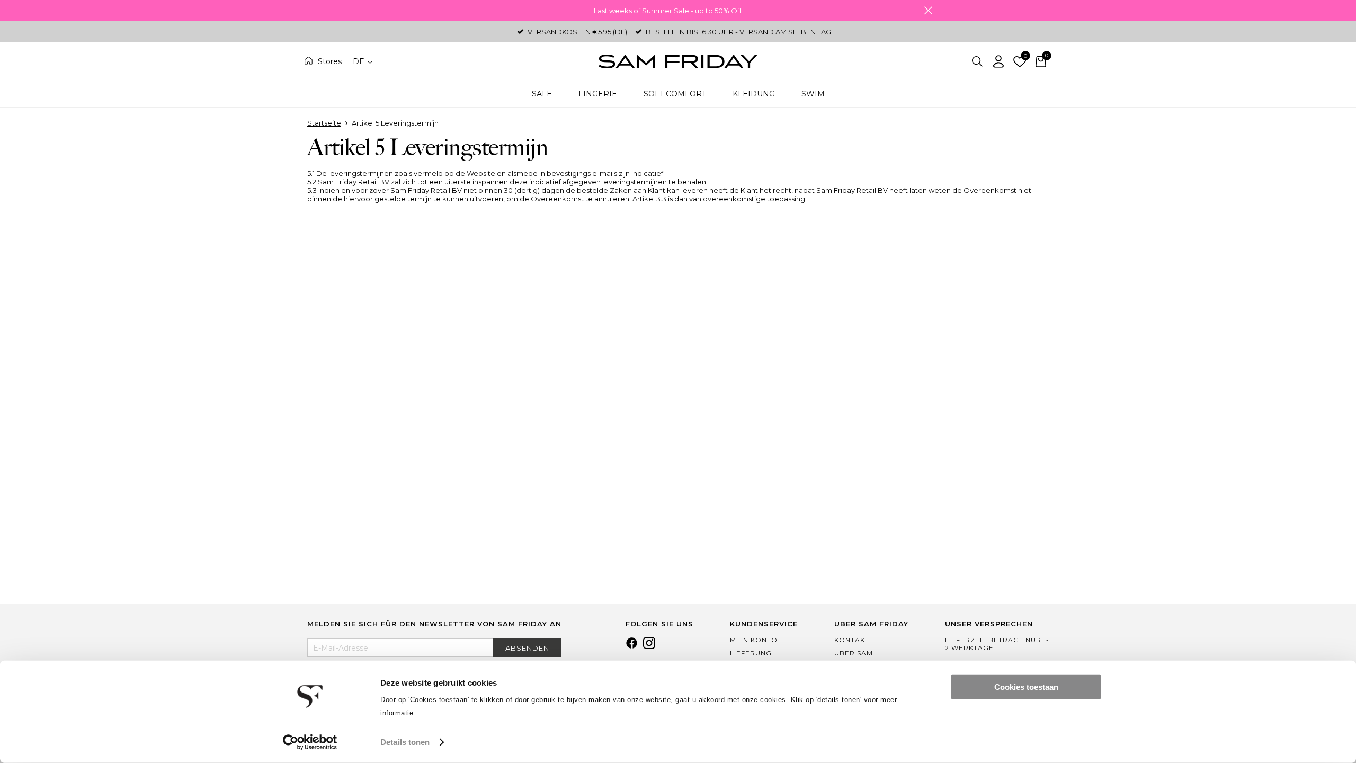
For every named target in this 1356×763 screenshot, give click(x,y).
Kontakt (851, 640)
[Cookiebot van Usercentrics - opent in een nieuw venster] (310, 742)
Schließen (928, 10)
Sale (542, 94)
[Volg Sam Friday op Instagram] (649, 646)
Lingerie (597, 94)
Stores (330, 61)
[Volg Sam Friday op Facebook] (632, 646)
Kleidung (754, 94)
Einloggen (998, 61)
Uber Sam (853, 653)
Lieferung (751, 653)
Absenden (527, 648)
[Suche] (977, 61)
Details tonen (405, 742)
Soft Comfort (675, 94)
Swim (813, 94)
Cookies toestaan (1026, 686)
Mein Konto (754, 640)
